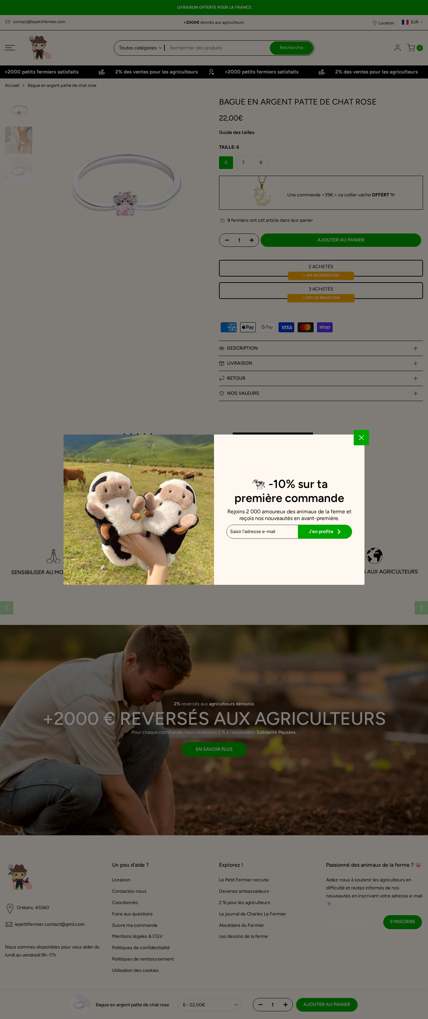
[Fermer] (361, 437)
